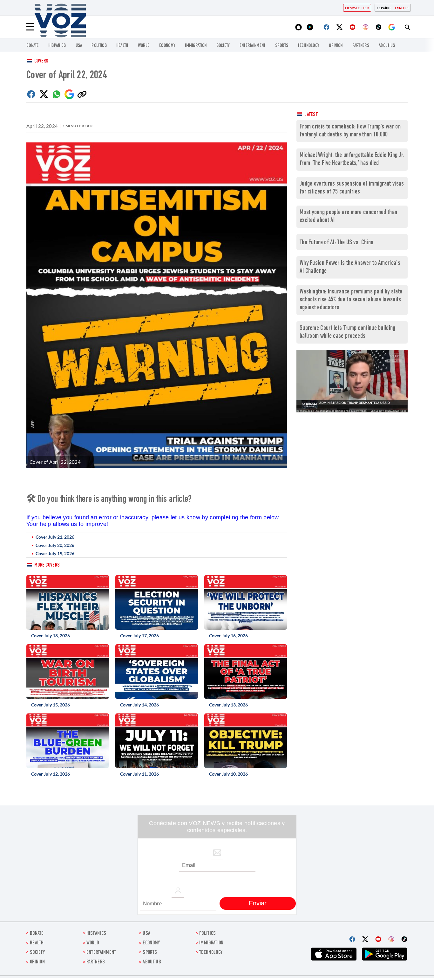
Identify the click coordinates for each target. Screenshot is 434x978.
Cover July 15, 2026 (50, 704)
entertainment (253, 45)
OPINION (335, 45)
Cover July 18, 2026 (50, 635)
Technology (308, 45)
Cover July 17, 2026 (139, 635)
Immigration (196, 45)
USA (79, 45)
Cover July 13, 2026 (228, 704)
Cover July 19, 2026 (55, 553)
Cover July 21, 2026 (55, 537)
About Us (387, 45)
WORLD (144, 45)
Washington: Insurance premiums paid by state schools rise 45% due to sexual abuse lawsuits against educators (351, 300)
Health (122, 45)
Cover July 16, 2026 (228, 635)
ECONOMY (167, 45)
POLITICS (99, 45)
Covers (41, 61)
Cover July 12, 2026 (50, 774)
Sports (281, 45)
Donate (32, 45)
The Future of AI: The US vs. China (336, 243)
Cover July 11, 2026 (139, 774)
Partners (360, 45)
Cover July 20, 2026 (55, 545)
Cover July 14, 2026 (139, 704)
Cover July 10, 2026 (228, 774)
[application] (352, 381)
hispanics (57, 45)
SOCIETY (223, 45)
